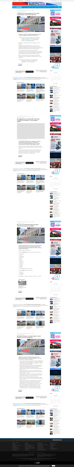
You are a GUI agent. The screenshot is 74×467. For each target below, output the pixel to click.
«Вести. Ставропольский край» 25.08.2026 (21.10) (56, 90)
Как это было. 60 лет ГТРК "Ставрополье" (30, 447)
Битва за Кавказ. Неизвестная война (16, 445)
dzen (53, 1)
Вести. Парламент (14, 446)
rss (61, 1)
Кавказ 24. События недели (28, 446)
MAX (59, 7)
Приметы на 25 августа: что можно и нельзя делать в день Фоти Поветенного (21, 90)
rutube (55, 1)
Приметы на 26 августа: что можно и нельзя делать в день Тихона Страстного (30, 90)
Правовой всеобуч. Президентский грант (42, 444)
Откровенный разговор (53, 444)
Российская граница (40, 446)
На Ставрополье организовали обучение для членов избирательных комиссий (57, 88)
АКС (14, 78)
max (51, 1)
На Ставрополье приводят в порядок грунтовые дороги (56, 109)
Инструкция (26, 443)
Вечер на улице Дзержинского (54, 448)
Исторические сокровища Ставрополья (30, 445)
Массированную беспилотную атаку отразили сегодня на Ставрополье (21, 100)
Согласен (53, 465)
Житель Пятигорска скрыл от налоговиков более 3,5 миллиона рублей (56, 101)
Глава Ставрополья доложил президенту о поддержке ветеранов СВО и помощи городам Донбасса (56, 98)
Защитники (26, 442)
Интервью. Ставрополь (28, 444)
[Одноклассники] (20, 65)
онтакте (21, 78)
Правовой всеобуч (40, 443)
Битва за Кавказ (14, 444)
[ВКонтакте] (18, 65)
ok (59, 1)
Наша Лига (51, 447)
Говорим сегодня (52, 445)
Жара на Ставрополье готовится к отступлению (57, 95)
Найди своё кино (52, 446)
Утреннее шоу (52, 443)
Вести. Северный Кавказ (15, 447)
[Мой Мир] (21, 65)
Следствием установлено (41, 447)
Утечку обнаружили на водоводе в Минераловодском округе (22, 287)
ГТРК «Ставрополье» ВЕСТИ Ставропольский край (17, 7)
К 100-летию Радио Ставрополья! (54, 442)
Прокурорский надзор (40, 445)
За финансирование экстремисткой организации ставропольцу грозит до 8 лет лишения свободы (56, 104)
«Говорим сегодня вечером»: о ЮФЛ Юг (56, 111)
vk (57, 1)
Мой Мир (29, 78)
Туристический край (40, 448)
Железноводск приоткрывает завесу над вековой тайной (40, 100)
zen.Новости (17, 78)
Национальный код (40, 442)
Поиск (55, 7)
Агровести (13, 443)
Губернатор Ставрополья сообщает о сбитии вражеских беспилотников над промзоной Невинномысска (40, 90)
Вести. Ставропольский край (15, 448)
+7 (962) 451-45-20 (44, 71)
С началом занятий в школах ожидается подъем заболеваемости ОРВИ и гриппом (56, 92)
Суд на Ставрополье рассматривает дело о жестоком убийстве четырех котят (57, 107)
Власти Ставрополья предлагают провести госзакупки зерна (29, 100)
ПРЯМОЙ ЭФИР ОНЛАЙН (15, 442)
